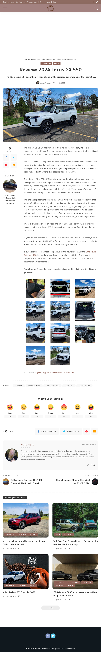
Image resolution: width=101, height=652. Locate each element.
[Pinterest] (6, 165)
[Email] (14, 165)
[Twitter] (96, 2)
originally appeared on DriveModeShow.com (54, 372)
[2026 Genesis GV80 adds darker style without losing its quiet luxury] (75, 571)
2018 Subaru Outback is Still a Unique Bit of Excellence (9, 199)
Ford (58, 534)
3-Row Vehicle (73, 583)
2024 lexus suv (53, 386)
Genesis (70, 585)
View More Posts (88, 445)
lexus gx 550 (85, 386)
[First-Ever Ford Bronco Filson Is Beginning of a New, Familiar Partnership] (75, 520)
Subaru (33, 534)
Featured (59, 585)
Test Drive (67, 534)
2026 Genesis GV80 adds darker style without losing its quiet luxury (75, 594)
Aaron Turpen (45, 83)
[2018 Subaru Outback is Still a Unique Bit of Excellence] (10, 186)
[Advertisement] (50, 31)
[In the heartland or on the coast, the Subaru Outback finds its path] (26, 520)
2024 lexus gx (34, 386)
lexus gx (69, 386)
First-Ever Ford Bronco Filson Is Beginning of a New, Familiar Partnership (75, 542)
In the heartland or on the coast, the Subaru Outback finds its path (24, 542)
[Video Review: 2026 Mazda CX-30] (26, 571)
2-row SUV (10, 534)
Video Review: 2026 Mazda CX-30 (19, 592)
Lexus (56, 63)
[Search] (95, 8)
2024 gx (19, 386)
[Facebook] (93, 2)
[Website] (87, 465)
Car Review (46, 63)
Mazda (33, 585)
